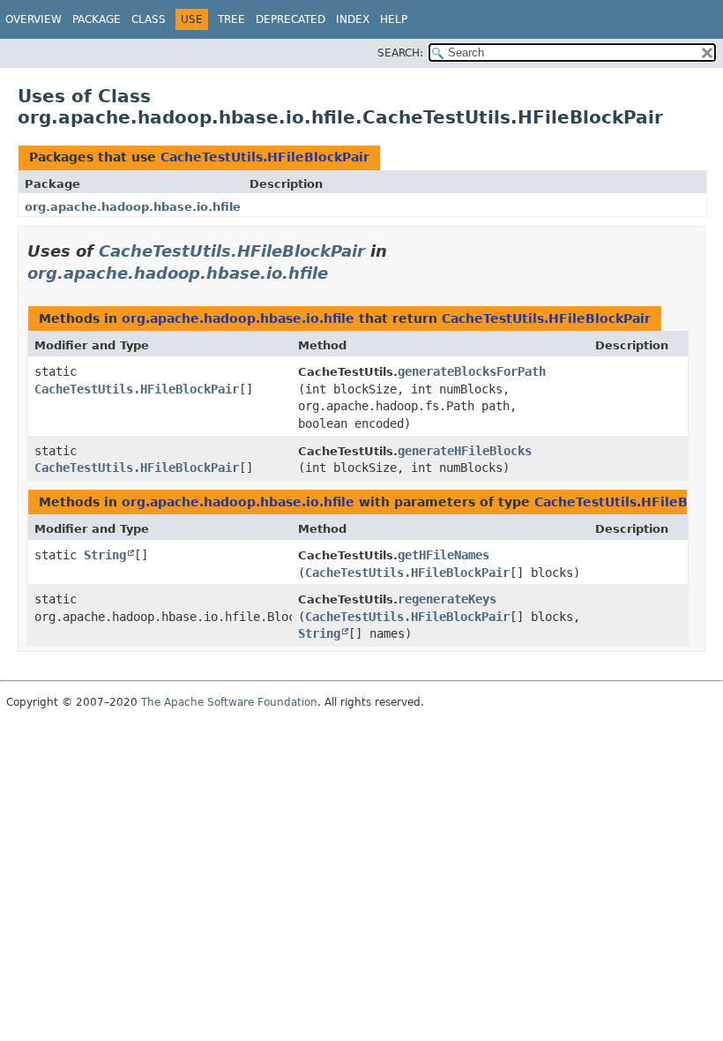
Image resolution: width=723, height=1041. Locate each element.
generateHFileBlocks (465, 451)
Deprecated (290, 19)
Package (96, 19)
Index (352, 19)
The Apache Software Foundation (229, 702)
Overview (33, 19)
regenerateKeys (447, 599)
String (105, 555)
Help (393, 19)
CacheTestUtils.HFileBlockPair (264, 157)
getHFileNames (443, 555)
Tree (231, 19)
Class (148, 19)
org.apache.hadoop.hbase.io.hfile (133, 206)
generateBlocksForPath (472, 371)
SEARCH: (400, 53)
